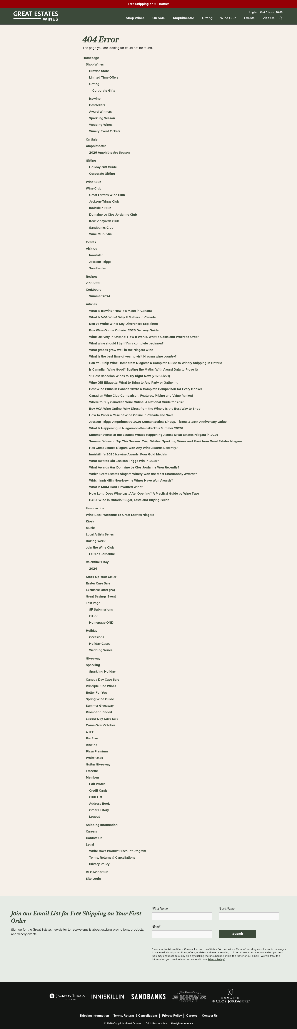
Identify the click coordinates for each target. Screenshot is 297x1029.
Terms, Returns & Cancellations (112, 857)
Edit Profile (97, 784)
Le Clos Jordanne (102, 554)
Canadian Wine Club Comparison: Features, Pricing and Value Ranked (141, 395)
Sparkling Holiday (102, 671)
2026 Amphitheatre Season (109, 152)
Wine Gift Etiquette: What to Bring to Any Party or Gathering (134, 382)
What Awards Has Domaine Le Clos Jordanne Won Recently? (134, 467)
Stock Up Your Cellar (101, 576)
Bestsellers (97, 105)
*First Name (160, 908)
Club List (95, 797)
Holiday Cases (99, 643)
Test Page (93, 603)
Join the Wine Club (100, 547)
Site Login (93, 878)
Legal (90, 844)
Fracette (92, 771)
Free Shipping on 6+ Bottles (148, 4)
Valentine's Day (97, 562)
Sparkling (93, 665)
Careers (91, 831)
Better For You (96, 692)
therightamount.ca (182, 1023)
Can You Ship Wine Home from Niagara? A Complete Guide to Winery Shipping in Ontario (155, 363)
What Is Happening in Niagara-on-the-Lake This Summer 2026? (136, 428)
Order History (99, 810)
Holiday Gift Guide (103, 167)
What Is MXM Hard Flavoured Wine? (116, 487)
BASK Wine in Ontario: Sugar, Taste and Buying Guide (129, 500)
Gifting (207, 17)
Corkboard (94, 289)
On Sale (158, 17)
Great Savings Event (101, 596)
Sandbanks (97, 268)
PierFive (92, 738)
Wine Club (228, 17)
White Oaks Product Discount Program (117, 851)
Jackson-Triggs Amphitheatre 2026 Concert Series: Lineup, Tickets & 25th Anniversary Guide (158, 421)
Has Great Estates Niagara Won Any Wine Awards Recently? (133, 447)
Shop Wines (135, 17)
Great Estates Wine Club (107, 195)
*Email (156, 926)
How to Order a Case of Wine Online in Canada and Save (131, 415)
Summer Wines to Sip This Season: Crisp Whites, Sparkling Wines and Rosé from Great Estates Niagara (165, 441)
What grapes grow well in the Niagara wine (121, 349)
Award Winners (100, 111)
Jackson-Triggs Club (104, 201)
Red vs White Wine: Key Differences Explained (123, 323)
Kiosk (90, 521)
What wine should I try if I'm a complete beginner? (126, 343)
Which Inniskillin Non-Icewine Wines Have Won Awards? (131, 480)
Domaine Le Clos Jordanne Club (113, 214)
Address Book (99, 803)
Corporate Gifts (103, 90)
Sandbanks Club (101, 227)
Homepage (91, 57)
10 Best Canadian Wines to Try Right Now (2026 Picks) (129, 376)
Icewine (94, 98)
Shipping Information (102, 825)
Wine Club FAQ (100, 234)
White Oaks (94, 757)
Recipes (91, 276)
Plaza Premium (97, 751)
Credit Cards (98, 790)
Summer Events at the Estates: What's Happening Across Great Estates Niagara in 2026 (153, 434)
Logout (94, 816)
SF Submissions (101, 609)
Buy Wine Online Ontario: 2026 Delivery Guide (124, 330)
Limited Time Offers (103, 77)
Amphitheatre (183, 17)
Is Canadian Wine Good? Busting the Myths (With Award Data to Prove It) (143, 369)
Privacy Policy (99, 864)
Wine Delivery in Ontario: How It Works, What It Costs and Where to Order (144, 336)
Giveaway (93, 658)
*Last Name (227, 908)
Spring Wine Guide (100, 699)
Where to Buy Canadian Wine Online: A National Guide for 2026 (136, 402)
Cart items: (271, 12)
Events (249, 17)
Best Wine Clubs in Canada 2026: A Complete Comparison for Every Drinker (145, 389)
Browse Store (99, 71)
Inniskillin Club (100, 208)
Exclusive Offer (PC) (100, 590)
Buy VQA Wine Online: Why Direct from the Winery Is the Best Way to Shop (144, 408)
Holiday (91, 630)
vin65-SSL (93, 283)
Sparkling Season (102, 118)
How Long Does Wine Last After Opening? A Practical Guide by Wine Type (144, 493)
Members (93, 777)
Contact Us (94, 838)
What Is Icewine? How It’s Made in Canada (120, 310)
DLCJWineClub (97, 872)
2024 (93, 568)
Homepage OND (101, 622)
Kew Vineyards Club (104, 221)
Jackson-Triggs (100, 261)
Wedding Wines (100, 124)
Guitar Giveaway (98, 764)
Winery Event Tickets (104, 131)
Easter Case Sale (98, 583)
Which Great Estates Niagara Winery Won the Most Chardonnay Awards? (143, 474)
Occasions (96, 637)
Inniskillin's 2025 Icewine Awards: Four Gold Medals (128, 454)
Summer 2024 (99, 296)
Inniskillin (96, 255)
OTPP (93, 616)
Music (90, 527)
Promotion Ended (99, 712)
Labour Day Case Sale (102, 718)
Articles (91, 304)
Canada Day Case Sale (102, 679)
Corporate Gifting (102, 173)
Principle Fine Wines (101, 686)
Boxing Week (95, 541)
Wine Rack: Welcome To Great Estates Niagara (120, 514)
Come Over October (100, 725)
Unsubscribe (95, 508)
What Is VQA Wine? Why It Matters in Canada (122, 317)
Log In (253, 12)
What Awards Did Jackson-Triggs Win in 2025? (124, 460)
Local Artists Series (100, 534)
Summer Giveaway (100, 705)
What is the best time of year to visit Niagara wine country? (133, 356)
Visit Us (268, 17)
